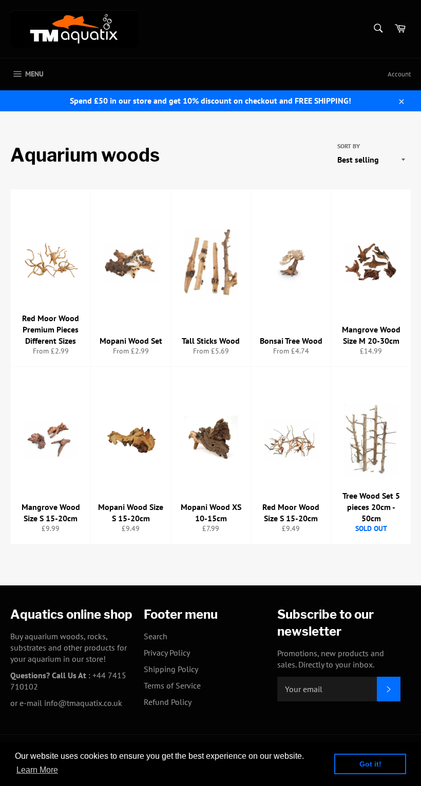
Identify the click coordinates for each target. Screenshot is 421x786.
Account (399, 74)
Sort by (348, 146)
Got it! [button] (370, 764)
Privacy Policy (167, 652)
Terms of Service (172, 685)
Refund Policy (168, 702)
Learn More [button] (37, 769)
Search (155, 636)
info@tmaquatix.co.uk (83, 703)
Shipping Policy (171, 669)
